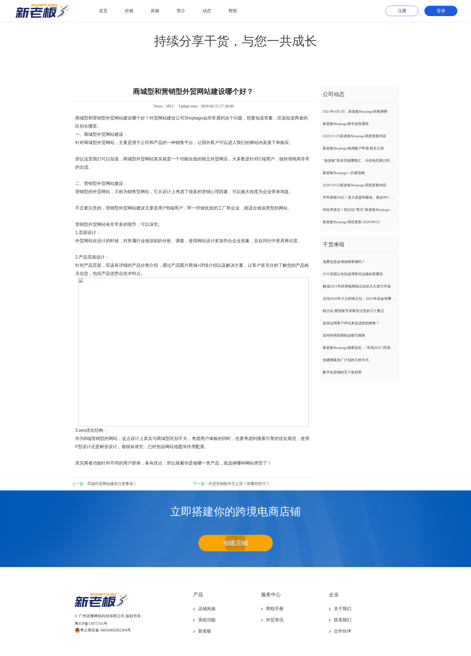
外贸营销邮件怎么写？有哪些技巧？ (239, 484)
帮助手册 (274, 608)
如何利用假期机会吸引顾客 (344, 335)
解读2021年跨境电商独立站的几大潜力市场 (357, 286)
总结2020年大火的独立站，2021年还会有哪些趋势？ (359, 298)
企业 (334, 594)
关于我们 (342, 608)
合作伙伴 (342, 631)
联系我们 (342, 620)
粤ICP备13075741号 (91, 624)
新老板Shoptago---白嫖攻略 (344, 173)
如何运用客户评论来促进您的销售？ (351, 323)
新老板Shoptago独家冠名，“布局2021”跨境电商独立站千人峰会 (359, 348)
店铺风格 (207, 608)
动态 (207, 10)
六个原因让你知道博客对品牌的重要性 (353, 274)
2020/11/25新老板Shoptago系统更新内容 (354, 136)
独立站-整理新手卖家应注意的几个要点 (353, 311)
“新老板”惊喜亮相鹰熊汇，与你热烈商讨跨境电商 (359, 160)
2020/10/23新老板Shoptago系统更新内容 (354, 185)
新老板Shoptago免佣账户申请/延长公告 (353, 148)
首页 (103, 10)
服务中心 (271, 594)
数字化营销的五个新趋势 (342, 372)
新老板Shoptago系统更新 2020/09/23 (351, 222)
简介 (181, 10)
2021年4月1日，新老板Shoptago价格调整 (355, 111)
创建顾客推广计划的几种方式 (346, 360)
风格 (155, 10)
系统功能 (207, 620)
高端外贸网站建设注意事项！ (112, 484)
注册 (402, 10)
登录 (441, 10)
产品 (198, 594)
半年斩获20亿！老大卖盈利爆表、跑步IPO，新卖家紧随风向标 (359, 197)
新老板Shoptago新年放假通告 (346, 124)
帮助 (232, 10)
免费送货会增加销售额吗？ (344, 262)
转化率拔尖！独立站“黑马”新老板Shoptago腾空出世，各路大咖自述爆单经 (359, 210)
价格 (129, 10)
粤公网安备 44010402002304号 (105, 630)
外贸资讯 (274, 620)
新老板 (204, 631)
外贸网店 (219, 159)
